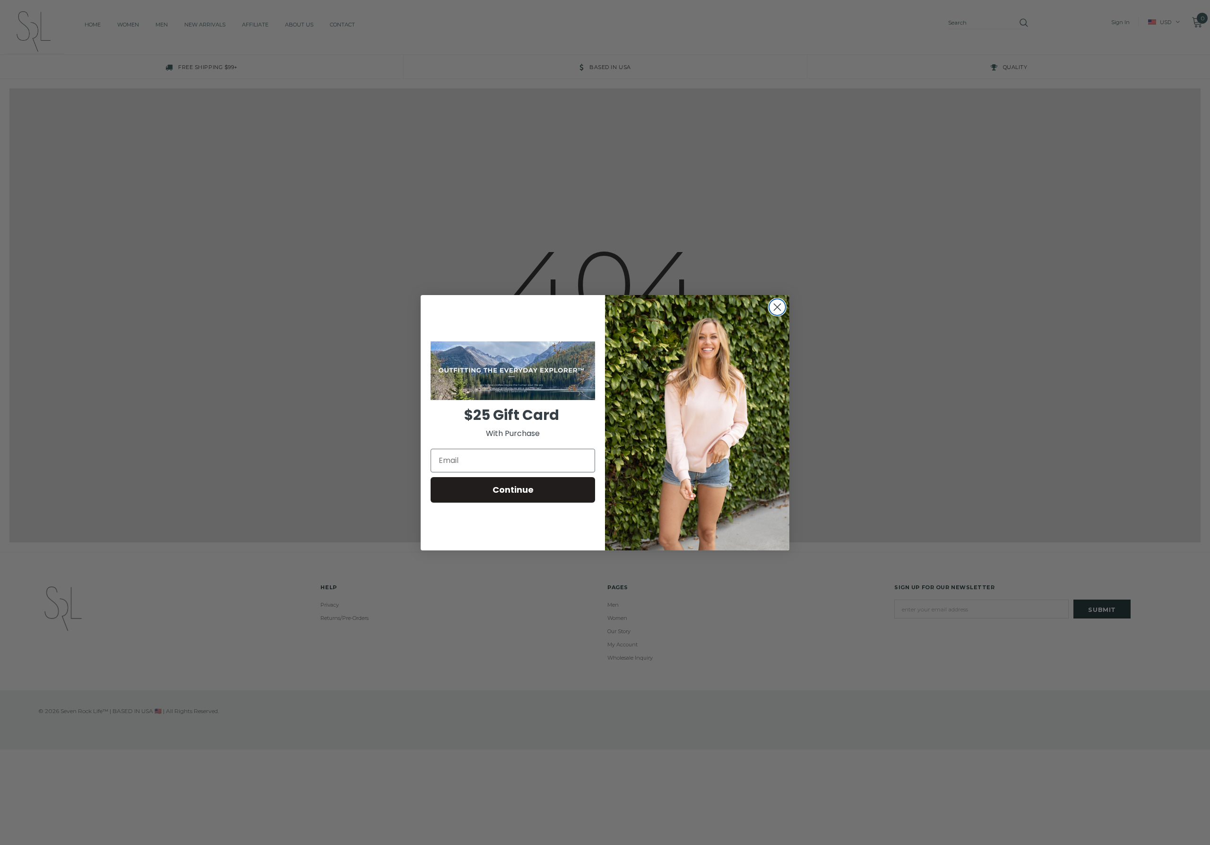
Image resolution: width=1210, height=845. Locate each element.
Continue (513, 490)
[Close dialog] (777, 307)
